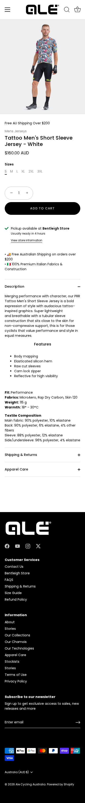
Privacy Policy (16, 681)
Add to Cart (42, 208)
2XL (31, 171)
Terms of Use (16, 674)
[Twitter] (38, 545)
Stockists (12, 661)
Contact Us (14, 566)
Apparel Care (16, 469)
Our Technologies (19, 648)
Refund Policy (16, 599)
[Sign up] (78, 722)
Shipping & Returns (21, 454)
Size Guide (13, 593)
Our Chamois (16, 641)
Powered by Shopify (60, 784)
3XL (39, 171)
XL (23, 171)
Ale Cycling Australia (31, 784)
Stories (10, 628)
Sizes (9, 164)
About (10, 622)
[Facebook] (7, 545)
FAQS (9, 579)
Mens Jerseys (16, 131)
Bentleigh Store (17, 573)
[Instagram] (28, 545)
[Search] (67, 10)
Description (14, 286)
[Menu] (7, 9)
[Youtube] (17, 545)
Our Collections (17, 635)
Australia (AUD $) (17, 772)
